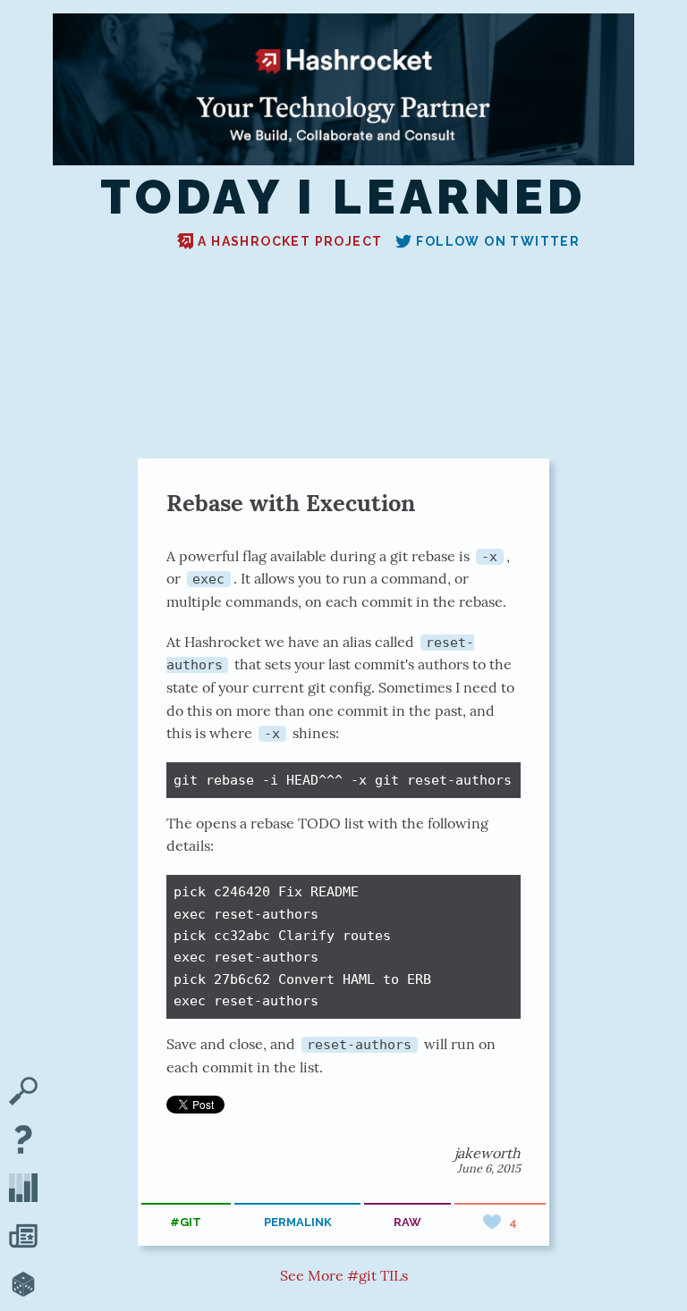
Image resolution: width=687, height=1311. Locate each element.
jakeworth (487, 1153)
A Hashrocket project (290, 241)
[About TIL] (23, 1141)
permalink (298, 1222)
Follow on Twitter (498, 241)
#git (185, 1222)
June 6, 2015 (489, 1168)
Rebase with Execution (290, 502)
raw (407, 1222)
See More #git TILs (344, 1275)
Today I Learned (343, 197)
